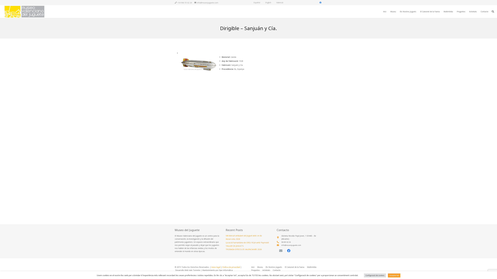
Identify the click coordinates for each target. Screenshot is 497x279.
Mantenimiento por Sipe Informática (217, 270)
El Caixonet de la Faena (294, 267)
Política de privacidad (231, 267)
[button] (492, 11)
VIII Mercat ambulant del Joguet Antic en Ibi (244, 235)
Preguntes (255, 270)
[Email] (281, 251)
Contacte (276, 270)
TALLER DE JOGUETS (235, 246)
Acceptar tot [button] (394, 275)
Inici (252, 267)
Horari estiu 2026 (233, 239)
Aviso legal (215, 267)
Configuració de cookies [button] (375, 275)
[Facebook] (320, 2)
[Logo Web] (24, 12)
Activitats (266, 270)
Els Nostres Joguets (274, 267)
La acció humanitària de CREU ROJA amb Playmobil (247, 242)
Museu (260, 267)
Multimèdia (311, 267)
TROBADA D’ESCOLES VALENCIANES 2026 (244, 249)
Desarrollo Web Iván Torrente (187, 270)
